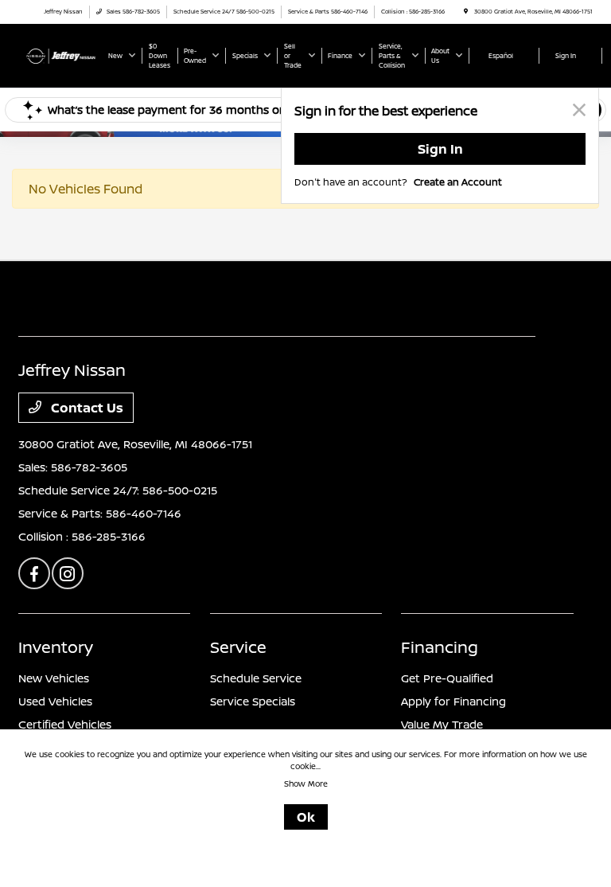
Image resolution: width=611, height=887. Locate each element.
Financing (439, 647)
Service (238, 647)
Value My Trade (442, 724)
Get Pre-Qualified (447, 678)
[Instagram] (68, 573)
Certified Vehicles (64, 724)
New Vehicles (53, 678)
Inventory (55, 647)
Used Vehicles (55, 701)
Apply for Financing (453, 701)
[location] (466, 11)
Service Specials (252, 701)
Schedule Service (256, 678)
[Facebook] (34, 573)
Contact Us (85, 407)
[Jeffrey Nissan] (61, 55)
